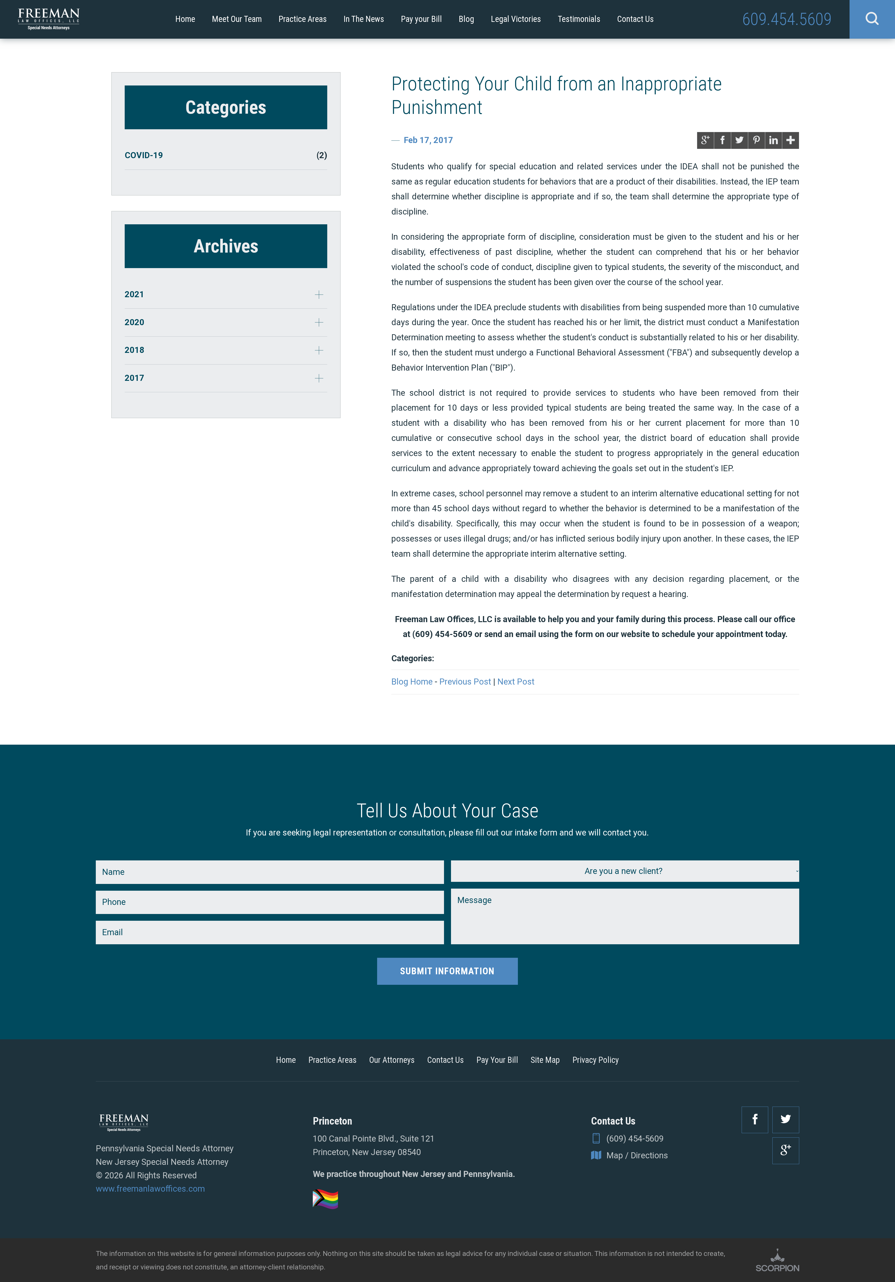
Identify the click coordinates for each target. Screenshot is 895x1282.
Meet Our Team (237, 19)
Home (185, 19)
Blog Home (412, 682)
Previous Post (465, 682)
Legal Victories (516, 19)
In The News (364, 19)
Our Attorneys (392, 1060)
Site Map (545, 1060)
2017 (134, 378)
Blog (466, 19)
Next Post (515, 682)
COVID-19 (226, 155)
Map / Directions (637, 1155)
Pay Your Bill (497, 1060)
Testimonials (579, 19)
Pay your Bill (421, 19)
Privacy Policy (595, 1060)
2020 (134, 322)
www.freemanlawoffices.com (150, 1189)
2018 (134, 350)
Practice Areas (303, 19)
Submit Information (447, 971)
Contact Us (635, 19)
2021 (134, 294)
